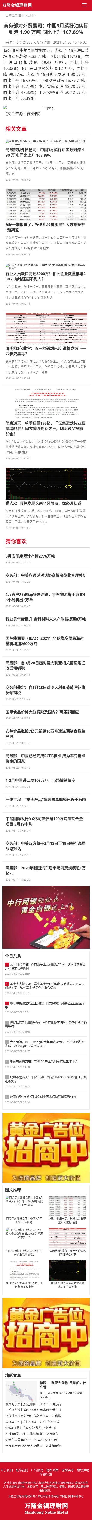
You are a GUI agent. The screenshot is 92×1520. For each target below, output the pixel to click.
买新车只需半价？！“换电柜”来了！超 (31, 1440)
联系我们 (22, 1470)
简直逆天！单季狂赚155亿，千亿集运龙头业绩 (24, 1285)
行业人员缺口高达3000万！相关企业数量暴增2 (24, 1252)
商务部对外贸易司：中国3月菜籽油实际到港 (24, 1220)
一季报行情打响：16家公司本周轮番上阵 (33, 1410)
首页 (21, 15)
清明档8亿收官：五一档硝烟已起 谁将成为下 (67, 1252)
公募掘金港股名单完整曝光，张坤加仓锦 (33, 1446)
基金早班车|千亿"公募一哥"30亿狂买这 (32, 1422)
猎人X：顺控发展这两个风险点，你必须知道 (68, 1285)
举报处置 (46, 1474)
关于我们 (6, 1470)
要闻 (30, 15)
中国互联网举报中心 (71, 1496)
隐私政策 (52, 1470)
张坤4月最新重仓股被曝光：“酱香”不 (30, 1428)
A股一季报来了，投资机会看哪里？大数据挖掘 (67, 1220)
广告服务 (37, 1470)
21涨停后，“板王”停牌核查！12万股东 (31, 1434)
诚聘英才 (68, 1470)
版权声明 (83, 1470)
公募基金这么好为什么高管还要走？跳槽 (33, 1416)
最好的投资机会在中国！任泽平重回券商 (33, 1404)
